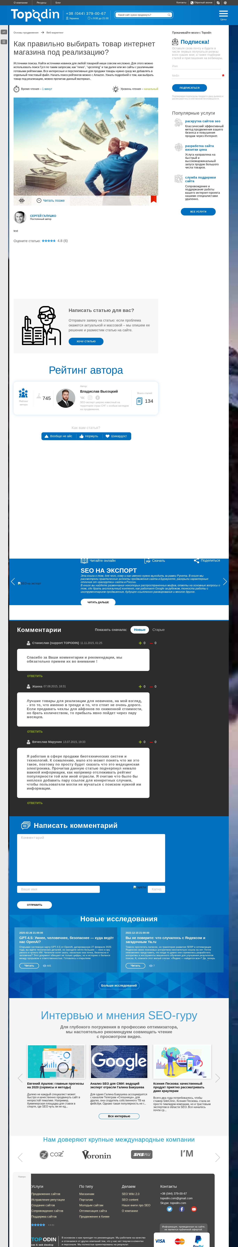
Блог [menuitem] (58, 2)
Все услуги (198, 211)
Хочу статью (86, 341)
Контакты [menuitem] (181, 2)
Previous (20, 1078)
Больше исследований (119, 985)
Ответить (35, 676)
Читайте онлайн (103, 560)
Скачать (158, 560)
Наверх (22, 1176)
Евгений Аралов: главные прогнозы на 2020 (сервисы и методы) (55, 1085)
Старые (158, 630)
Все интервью (119, 1116)
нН (3, 32)
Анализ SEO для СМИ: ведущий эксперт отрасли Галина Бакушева (117, 1085)
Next (218, 1078)
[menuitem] (218, 2)
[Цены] (223, 14)
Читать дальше (98, 602)
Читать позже (54, 200)
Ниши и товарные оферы (97, 262)
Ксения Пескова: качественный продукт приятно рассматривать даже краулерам (178, 1087)
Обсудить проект (186, 534)
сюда (194, 350)
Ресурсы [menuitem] (41, 2)
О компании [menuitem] (21, 2)
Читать (29, 965)
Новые (139, 630)
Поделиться (210, 560)
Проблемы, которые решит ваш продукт (98, 279)
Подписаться (190, 87)
